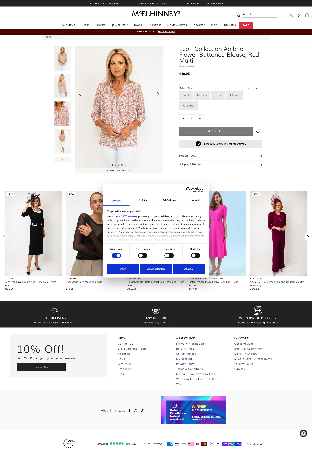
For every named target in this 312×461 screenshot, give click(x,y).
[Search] (238, 14)
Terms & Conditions (189, 369)
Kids (214, 25)
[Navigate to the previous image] (79, 93)
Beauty (199, 25)
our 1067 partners (127, 216)
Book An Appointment (249, 348)
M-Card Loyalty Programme (253, 359)
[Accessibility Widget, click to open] (303, 433)
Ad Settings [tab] (169, 200)
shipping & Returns (190, 164)
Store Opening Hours (132, 348)
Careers (239, 369)
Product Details (187, 156)
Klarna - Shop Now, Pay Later (196, 374)
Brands (230, 25)
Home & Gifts (177, 25)
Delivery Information (190, 343)
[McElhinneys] (156, 15)
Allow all (189, 269)
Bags (138, 25)
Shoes (100, 25)
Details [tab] (143, 200)
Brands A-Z (125, 369)
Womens (68, 25)
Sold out (216, 131)
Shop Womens (166, 32)
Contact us (125, 343)
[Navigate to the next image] (158, 94)
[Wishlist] (298, 16)
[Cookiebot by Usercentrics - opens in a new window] (191, 189)
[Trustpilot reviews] (116, 444)
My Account (184, 359)
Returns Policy (185, 348)
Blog (121, 374)
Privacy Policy (185, 364)
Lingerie (155, 25)
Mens (86, 25)
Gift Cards (124, 364)
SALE (246, 25)
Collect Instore (186, 353)
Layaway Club (243, 364)
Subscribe (41, 367)
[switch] (142, 255)
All (56, 37)
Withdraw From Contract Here (196, 379)
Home (48, 37)
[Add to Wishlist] (258, 131)
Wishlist (181, 384)
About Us (124, 353)
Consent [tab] (116, 200)
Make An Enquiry (245, 353)
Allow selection (156, 269)
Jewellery (120, 25)
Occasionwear (243, 343)
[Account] (291, 16)
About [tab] (195, 200)
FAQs (121, 359)
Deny (123, 269)
